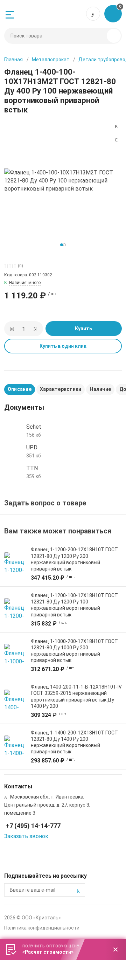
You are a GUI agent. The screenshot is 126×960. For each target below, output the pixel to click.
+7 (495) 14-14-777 (93, 14)
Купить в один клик (63, 346)
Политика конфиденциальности (41, 928)
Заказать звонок (26, 836)
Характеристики (60, 389)
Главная (13, 59)
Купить (83, 328)
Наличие (100, 389)
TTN (32, 468)
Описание (19, 389)
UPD (31, 447)
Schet (33, 426)
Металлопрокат (50, 59)
